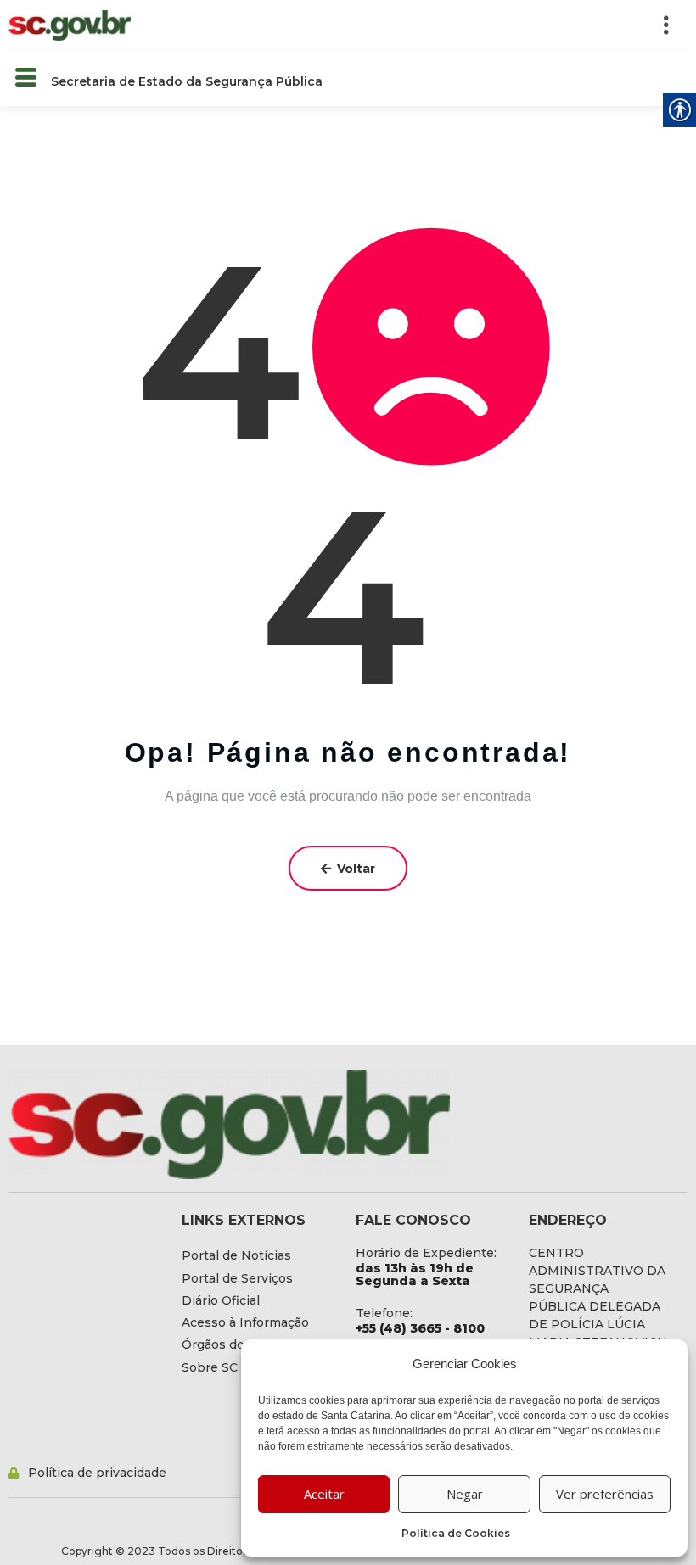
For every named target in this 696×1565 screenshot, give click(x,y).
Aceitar (324, 1493)
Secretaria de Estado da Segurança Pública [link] (187, 81)
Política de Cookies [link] (455, 1533)
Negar (464, 1493)
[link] (69, 24)
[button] (417, 25)
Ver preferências (605, 1493)
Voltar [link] (356, 868)
